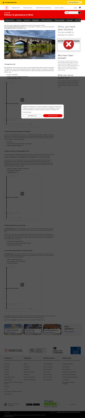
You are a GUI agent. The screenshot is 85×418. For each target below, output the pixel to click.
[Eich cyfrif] (80, 8)
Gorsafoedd (69, 20)
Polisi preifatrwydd (27, 112)
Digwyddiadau (35, 20)
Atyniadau (19, 20)
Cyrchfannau (27, 20)
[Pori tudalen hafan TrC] (6, 8)
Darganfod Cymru (10, 20)
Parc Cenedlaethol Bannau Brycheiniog (14, 26)
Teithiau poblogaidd (59, 20)
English (75, 7)
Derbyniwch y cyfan (53, 115)
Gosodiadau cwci (32, 115)
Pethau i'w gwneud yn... (47, 20)
